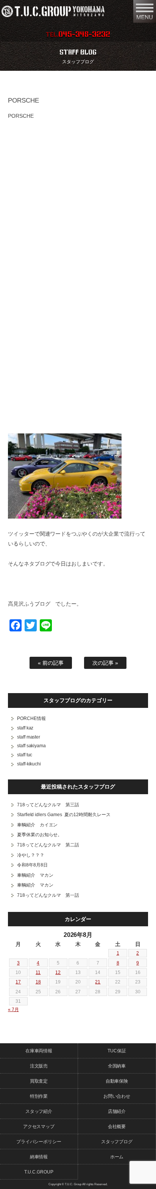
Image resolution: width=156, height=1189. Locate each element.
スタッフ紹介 (39, 1111)
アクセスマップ (39, 1126)
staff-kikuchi (29, 764)
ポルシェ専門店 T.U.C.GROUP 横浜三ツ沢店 (64, 11)
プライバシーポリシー (39, 1141)
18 (38, 982)
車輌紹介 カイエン (37, 824)
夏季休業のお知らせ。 (39, 834)
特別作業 (39, 1096)
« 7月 (13, 1009)
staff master (29, 737)
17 (18, 982)
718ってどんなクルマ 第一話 (48, 895)
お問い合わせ (117, 1096)
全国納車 (117, 1066)
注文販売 (39, 1066)
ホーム (117, 1156)
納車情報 (39, 1156)
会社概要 (117, 1126)
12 (58, 972)
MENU (144, 11)
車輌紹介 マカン (35, 875)
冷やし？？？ (30, 855)
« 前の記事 (51, 663)
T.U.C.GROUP (38, 1172)
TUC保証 (117, 1050)
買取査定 (39, 1081)
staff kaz (25, 728)
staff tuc (25, 754)
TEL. (78, 34)
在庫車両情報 (39, 1050)
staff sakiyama (31, 745)
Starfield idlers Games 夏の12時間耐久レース (64, 814)
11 (38, 972)
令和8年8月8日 (32, 865)
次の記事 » (105, 663)
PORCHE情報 (31, 718)
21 (97, 982)
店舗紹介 (117, 1111)
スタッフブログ (117, 1141)
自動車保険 (117, 1081)
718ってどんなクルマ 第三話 (48, 804)
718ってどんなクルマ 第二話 (48, 845)
